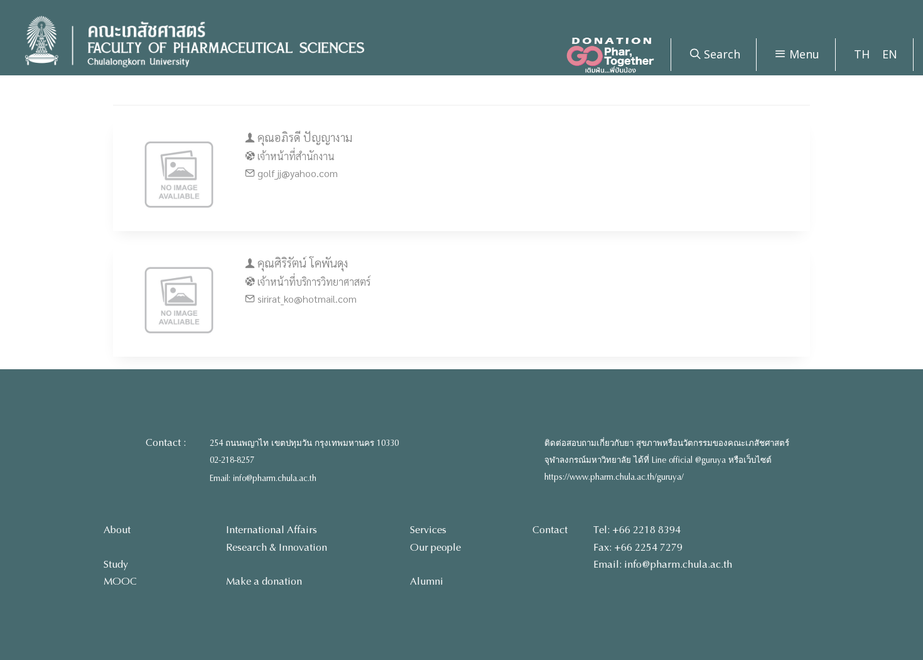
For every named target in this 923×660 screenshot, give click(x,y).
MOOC (120, 581)
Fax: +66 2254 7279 (638, 547)
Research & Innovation (276, 547)
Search (720, 54)
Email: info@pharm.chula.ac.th (263, 478)
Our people (435, 547)
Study (116, 564)
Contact (550, 530)
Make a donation (264, 581)
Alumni (426, 581)
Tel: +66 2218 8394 (637, 530)
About (117, 530)
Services (428, 530)
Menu (802, 54)
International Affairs (271, 530)
